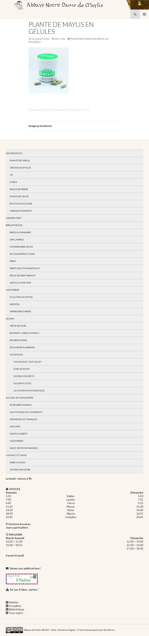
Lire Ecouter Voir (20, 282)
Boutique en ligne (21, 203)
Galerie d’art (14, 217)
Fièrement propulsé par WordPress (96, 629)
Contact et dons (16, 455)
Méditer (14, 304)
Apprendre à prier (20, 311)
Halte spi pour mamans (24, 448)
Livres (13, 182)
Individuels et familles (23, 419)
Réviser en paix (18, 340)
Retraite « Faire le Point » (25, 333)
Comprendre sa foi (21, 246)
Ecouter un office (21, 297)
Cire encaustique (20, 167)
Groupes (15, 426)
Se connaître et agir (22, 253)
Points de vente (19, 196)
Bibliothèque (14, 225)
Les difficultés (22, 383)
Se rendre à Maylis (20, 404)
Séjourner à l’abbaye (22, 347)
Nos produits (14, 153)
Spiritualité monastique (25, 268)
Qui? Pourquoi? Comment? (26, 412)
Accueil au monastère (19, 397)
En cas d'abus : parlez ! (24, 589)
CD (11, 174)
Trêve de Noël (18, 325)
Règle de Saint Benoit (23, 275)
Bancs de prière (19, 189)
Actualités (15, 605)
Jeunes (10, 318)
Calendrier (16, 440)
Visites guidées (18, 433)
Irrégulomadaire (20, 232)
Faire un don (17, 462)
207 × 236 (60, 38)
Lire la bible (17, 239)
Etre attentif (22, 368)
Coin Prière (12, 289)
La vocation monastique (29, 390)
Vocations (16, 354)
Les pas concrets (24, 376)
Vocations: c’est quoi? (27, 361)
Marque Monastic (21, 210)
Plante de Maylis (20, 160)
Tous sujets (16, 612)
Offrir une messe (20, 469)
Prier (13, 261)
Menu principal (144, 14)
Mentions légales (67, 629)
